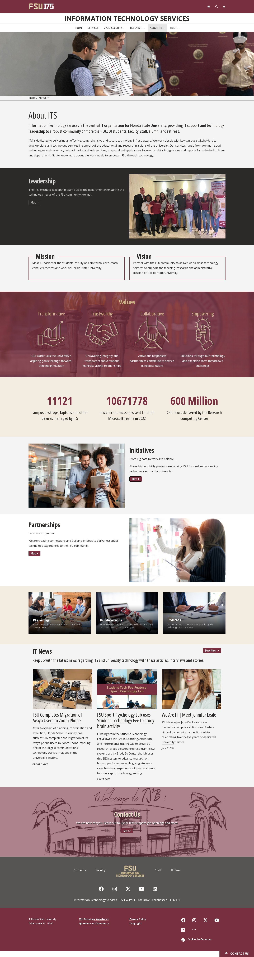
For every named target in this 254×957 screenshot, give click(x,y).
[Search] (216, 7)
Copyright (135, 923)
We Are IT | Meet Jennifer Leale (189, 714)
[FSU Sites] (224, 7)
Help (173, 27)
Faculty (100, 870)
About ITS (156, 27)
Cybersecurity (113, 27)
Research (136, 27)
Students (80, 870)
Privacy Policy (137, 919)
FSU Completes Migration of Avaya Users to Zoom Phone (57, 717)
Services (93, 27)
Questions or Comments (94, 923)
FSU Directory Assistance (94, 919)
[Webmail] (208, 7)
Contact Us (239, 953)
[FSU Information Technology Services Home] (130, 870)
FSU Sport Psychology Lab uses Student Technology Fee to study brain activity (125, 720)
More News (211, 650)
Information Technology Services (127, 18)
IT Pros (175, 870)
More (34, 202)
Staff (158, 870)
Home (78, 27)
